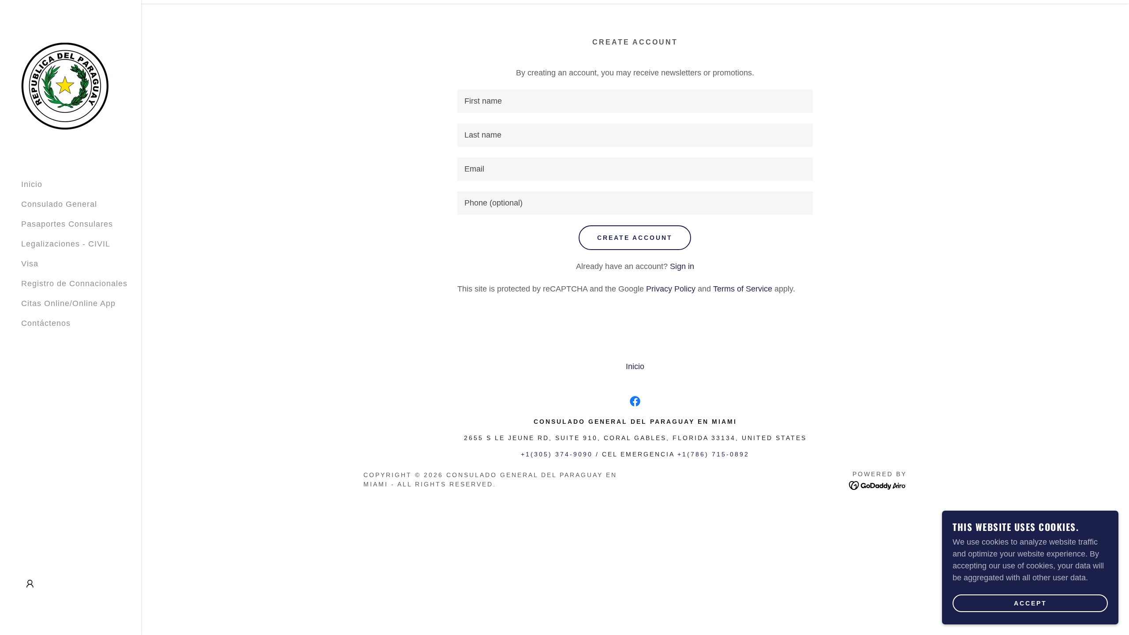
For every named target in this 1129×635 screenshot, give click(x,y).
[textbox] (634, 101)
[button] (30, 584)
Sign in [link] (682, 266)
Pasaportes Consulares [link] (67, 224)
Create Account (635, 237)
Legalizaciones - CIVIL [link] (65, 243)
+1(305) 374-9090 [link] (557, 454)
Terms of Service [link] (742, 288)
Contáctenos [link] (46, 323)
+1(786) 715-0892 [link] (713, 454)
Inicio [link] (31, 184)
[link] (65, 86)
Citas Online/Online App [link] (68, 303)
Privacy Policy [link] (670, 288)
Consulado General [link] (59, 204)
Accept (1030, 603)
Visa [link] (29, 263)
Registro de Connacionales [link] (74, 283)
